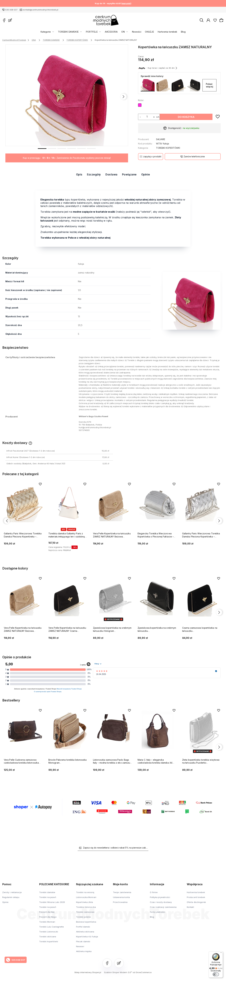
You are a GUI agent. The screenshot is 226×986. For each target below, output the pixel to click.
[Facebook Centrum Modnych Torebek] (4, 20)
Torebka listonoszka (86, 907)
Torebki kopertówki (48, 941)
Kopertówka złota (84, 902)
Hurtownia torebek (167, 31)
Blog (183, 31)
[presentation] (10, 97)
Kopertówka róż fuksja (87, 936)
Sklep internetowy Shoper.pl (87, 972)
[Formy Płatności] (113, 807)
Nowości (136, 31)
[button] (42, 148)
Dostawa (111, 174)
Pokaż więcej (209, 85)
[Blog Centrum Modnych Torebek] (10, 20)
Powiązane (129, 174)
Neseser (80, 946)
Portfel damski (83, 926)
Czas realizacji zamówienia (163, 907)
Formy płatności (157, 912)
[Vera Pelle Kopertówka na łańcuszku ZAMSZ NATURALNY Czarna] (179, 85)
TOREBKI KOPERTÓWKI (168, 148)
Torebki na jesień (47, 897)
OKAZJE (149, 31)
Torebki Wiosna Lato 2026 (52, 902)
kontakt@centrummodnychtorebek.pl (40, 9)
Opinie (145, 174)
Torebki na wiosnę (85, 892)
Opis (79, 174)
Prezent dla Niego (48, 917)
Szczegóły (94, 174)
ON (123, 31)
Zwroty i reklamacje (12, 892)
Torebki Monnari (47, 922)
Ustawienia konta (121, 897)
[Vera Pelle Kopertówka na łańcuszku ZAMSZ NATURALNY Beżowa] (163, 85)
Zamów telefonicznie (194, 156)
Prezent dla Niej (47, 912)
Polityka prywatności (160, 897)
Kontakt (190, 907)
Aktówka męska (83, 951)
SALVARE (160, 139)
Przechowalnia (120, 902)
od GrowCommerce (142, 972)
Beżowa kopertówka (86, 922)
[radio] (139, 105)
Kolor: (141, 100)
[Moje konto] (208, 20)
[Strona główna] (106, 20)
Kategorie (45, 31)
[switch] (216, 974)
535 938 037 (11, 9)
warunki (126, 3)
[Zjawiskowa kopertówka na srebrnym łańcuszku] (194, 85)
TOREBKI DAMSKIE (68, 31)
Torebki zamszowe (85, 912)
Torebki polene (83, 917)
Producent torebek (196, 897)
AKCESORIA (111, 31)
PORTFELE (92, 31)
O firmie (154, 892)
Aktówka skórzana (85, 931)
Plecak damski (83, 941)
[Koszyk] (222, 20)
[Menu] (221, 953)
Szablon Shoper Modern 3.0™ (118, 972)
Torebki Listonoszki (48, 931)
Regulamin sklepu (11, 897)
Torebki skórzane (47, 936)
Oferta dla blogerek (196, 902)
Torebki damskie (47, 892)
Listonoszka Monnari (86, 897)
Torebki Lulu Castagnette (51, 926)
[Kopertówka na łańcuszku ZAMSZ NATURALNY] (67, 95)
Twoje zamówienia (122, 892)
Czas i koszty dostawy (161, 902)
